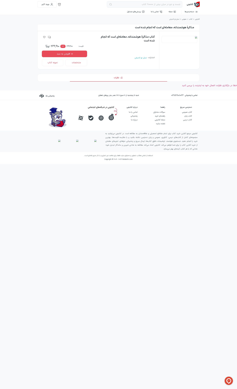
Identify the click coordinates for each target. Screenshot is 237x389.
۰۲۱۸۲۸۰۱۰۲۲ (177, 95)
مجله (171, 11)
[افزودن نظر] (49, 37)
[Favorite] (44, 37)
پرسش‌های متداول (134, 11)
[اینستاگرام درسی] (111, 117)
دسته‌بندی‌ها (189, 11)
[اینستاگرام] (101, 118)
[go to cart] (59, 4)
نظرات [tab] (116, 77)
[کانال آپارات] (80, 118)
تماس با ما (155, 11)
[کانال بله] (90, 118)
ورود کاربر (45, 4)
